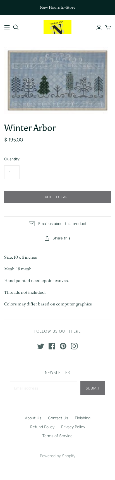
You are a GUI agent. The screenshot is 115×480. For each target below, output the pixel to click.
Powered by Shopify (57, 456)
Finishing (82, 418)
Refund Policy (42, 427)
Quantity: (12, 159)
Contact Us (58, 418)
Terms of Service (57, 436)
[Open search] (16, 27)
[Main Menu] (7, 27)
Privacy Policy (73, 427)
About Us (33, 418)
